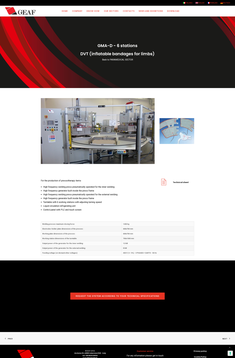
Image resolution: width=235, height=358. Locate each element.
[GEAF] (21, 11)
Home (65, 11)
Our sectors (111, 11)
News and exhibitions (151, 11)
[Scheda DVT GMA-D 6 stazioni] (164, 184)
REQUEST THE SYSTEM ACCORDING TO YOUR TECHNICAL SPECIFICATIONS (117, 296)
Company (77, 11)
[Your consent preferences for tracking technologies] (230, 353)
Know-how (93, 11)
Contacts (128, 11)
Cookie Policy (200, 357)
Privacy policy (200, 351)
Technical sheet (181, 182)
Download (173, 11)
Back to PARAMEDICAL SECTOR (117, 59)
